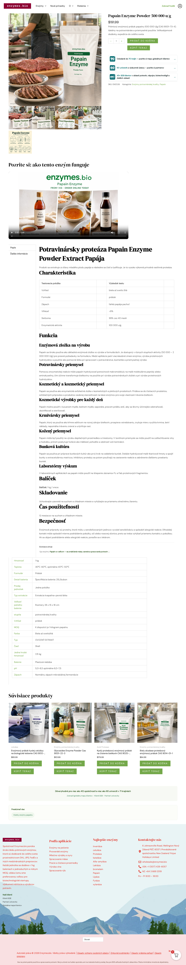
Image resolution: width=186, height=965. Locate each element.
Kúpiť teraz (138, 47)
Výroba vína (55, 866)
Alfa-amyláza (99, 861)
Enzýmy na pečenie (59, 847)
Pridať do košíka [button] (26, 763)
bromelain (98, 869)
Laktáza (97, 865)
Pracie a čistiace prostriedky (63, 863)
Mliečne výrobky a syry (60, 855)
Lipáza (96, 876)
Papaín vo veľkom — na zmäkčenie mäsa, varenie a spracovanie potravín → (80, 551)
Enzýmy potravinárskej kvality (145, 84)
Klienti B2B (98, 796)
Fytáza (96, 880)
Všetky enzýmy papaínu (23, 815)
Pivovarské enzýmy (58, 851)
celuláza (97, 850)
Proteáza (97, 854)
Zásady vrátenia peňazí (142, 953)
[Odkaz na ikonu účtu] (180, 6)
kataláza (97, 857)
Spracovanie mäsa (58, 859)
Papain (163, 84)
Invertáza (97, 846)
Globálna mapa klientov (12, 905)
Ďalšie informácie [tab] (19, 253)
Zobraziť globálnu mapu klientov (80, 796)
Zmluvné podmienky (120, 953)
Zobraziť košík (168, 6)
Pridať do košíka (142, 40)
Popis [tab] (13, 247)
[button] (45, 6)
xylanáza (97, 884)
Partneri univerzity (112, 796)
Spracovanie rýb (57, 870)
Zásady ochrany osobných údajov (93, 953)
